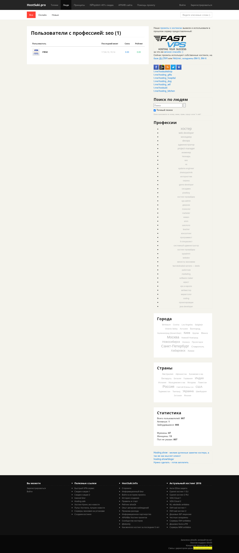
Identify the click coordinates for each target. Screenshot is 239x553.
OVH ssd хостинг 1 (178, 507)
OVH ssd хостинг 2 (178, 510)
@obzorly (126, 523)
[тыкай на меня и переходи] (170, 42)
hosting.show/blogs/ (164, 459)
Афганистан (181, 374)
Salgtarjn (199, 324)
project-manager (186, 148)
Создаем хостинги (82, 514)
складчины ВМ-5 (191, 58)
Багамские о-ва (196, 374)
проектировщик (186, 302)
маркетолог (186, 294)
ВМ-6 (203, 58)
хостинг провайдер (186, 196)
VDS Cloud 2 (175, 501)
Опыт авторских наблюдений (135, 507)
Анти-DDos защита (178, 488)
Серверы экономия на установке (89, 510)
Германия (188, 378)
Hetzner (177, 58)
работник (186, 269)
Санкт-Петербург (175, 345)
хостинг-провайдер (186, 249)
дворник (186, 204)
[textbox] (168, 105)
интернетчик (186, 176)
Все (31, 14)
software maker (186, 277)
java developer (186, 306)
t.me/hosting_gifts (163, 74)
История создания (130, 497)
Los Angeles (187, 324)
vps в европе (186, 286)
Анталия (184, 328)
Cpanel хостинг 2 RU (179, 494)
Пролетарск (197, 342)
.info (210, 545)
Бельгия (177, 378)
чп (186, 164)
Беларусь (166, 378)
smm (186, 221)
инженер (186, 152)
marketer (186, 213)
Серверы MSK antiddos (180, 527)
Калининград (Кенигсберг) (169, 333)
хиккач (186, 217)
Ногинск (186, 342)
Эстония (178, 395)
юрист (186, 282)
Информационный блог (133, 491)
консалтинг (186, 233)
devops (186, 140)
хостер (186, 128)
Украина (188, 391)
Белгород (195, 328)
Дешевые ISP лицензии (180, 514)
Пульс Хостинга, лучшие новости (89, 507)
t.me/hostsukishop (163, 71)
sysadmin (186, 253)
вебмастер (186, 290)
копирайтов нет (205, 539)
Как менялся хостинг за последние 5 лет (140, 527)
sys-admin (186, 200)
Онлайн (42, 14)
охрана (186, 180)
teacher (186, 229)
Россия (168, 386)
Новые (55, 14)
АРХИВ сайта (125, 4)
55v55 (209, 542)
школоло (186, 225)
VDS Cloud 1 (175, 497)
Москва (173, 336)
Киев (187, 332)
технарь (186, 156)
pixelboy (186, 192)
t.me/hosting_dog (163, 81)
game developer (186, 184)
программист (186, 237)
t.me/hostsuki (160, 87)
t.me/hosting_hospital (165, 77)
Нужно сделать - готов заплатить (171, 462)
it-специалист (186, 241)
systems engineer (186, 168)
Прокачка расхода (130, 510)
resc (45, 52)
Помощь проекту (146, 4)
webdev (186, 257)
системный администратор (186, 245)
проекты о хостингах (171, 27)
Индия (199, 378)
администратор (186, 144)
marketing (186, 273)
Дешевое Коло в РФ (179, 523)
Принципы (79, 4)
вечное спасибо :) (173, 51)
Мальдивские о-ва (177, 382)
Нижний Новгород (189, 337)
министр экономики (186, 261)
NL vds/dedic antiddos (179, 504)
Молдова (191, 382)
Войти (182, 4)
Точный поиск (165, 109)
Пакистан (202, 382)
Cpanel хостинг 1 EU (179, 491)
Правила (126, 501)
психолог (186, 208)
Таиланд (176, 391)
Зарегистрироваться (201, 4)
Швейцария (201, 391)
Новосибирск (171, 341)
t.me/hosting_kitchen (164, 90)
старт (135, 501)
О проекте (126, 488)
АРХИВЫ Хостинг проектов (134, 517)
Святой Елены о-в (185, 387)
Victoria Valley (171, 328)
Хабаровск (178, 350)
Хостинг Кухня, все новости (87, 504)
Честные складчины (179, 517)
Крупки (196, 333)
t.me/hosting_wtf (162, 84)
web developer (186, 132)
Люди (66, 4)
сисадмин (186, 188)
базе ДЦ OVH (161, 58)
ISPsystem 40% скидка (101, 4)
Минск (204, 332)
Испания (162, 382)
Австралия (167, 373)
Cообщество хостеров (132, 520)
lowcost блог (80, 497)
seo (186, 160)
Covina (176, 324)
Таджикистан (164, 391)
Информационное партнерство (136, 514)
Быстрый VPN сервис (84, 488)
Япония (187, 395)
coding (186, 298)
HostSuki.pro (36, 5)
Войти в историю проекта (134, 494)
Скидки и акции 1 (82, 491)
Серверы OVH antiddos (180, 520)
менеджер (186, 136)
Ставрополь (197, 346)
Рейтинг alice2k (129, 504)
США (199, 386)
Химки (191, 350)
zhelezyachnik (186, 172)
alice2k (193, 539)
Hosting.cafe (80, 501)
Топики (54, 4)
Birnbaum (166, 324)
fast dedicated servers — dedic (186, 265)
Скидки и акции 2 (82, 494)
